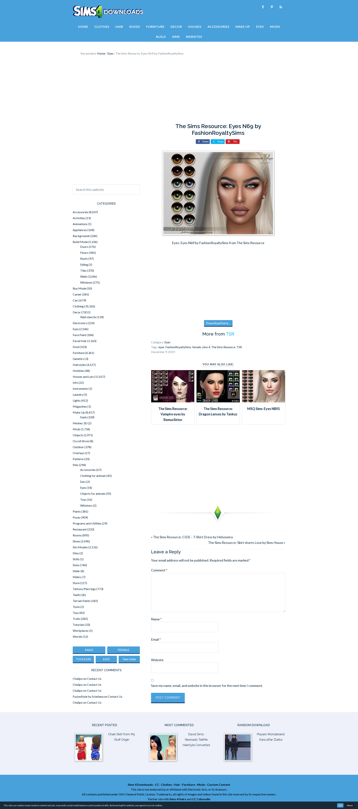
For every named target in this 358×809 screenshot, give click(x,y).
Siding (84, 264)
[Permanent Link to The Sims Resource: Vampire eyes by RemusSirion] (172, 401)
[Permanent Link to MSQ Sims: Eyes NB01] (263, 401)
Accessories (80, 212)
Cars (76, 300)
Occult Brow (81, 441)
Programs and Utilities (87, 523)
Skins (76, 565)
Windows (86, 282)
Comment (159, 570)
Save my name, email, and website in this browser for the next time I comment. (207, 686)
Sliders (77, 577)
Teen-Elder (129, 659)
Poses (76, 517)
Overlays (78, 453)
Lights (77, 400)
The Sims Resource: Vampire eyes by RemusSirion (172, 414)
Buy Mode (79, 288)
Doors (84, 246)
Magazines (80, 406)
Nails (83, 417)
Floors (84, 252)
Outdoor (78, 447)
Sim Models (80, 547)
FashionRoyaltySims (178, 347)
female (196, 347)
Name (156, 619)
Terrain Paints (81, 601)
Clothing (78, 306)
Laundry (78, 394)
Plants (77, 511)
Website (157, 660)
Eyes (167, 342)
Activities (79, 218)
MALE (89, 649)
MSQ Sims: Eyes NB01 (263, 409)
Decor (77, 312)
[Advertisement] (179, 89)
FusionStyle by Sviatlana (88, 696)
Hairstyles (79, 364)
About (350, 805)
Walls (83, 276)
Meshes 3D (80, 423)
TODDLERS (83, 659)
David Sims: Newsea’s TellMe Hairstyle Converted (196, 739)
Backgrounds (81, 236)
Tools (76, 606)
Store (76, 583)
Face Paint (79, 335)
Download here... (218, 323)
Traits (76, 618)
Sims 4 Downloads (108, 12)
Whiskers (86, 505)
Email (156, 639)
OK (340, 805)
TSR (230, 334)
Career (77, 294)
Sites (76, 553)
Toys (83, 499)
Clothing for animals (93, 475)
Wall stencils (88, 317)
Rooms (77, 535)
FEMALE (123, 649)
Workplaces (80, 630)
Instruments (80, 388)
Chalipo (78, 678)
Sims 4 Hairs (177, 799)
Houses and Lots (83, 376)
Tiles (83, 270)
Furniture (78, 353)
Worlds (77, 636)
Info (75, 382)
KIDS (106, 659)
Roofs (84, 258)
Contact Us (94, 678)
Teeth (76, 595)
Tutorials (78, 624)
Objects (78, 435)
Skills (76, 559)
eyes (161, 347)
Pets (75, 465)
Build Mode (80, 242)
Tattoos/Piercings (84, 589)
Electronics (80, 323)
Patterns (78, 459)
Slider (76, 571)
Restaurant (80, 529)
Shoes (76, 541)
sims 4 (206, 347)
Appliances (80, 230)
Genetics (78, 358)
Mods (76, 429)
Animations (80, 224)
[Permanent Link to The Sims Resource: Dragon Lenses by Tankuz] (218, 401)
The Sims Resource (223, 347)
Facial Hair (80, 341)
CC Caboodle (201, 799)
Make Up (79, 412)
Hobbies (78, 370)
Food (76, 347)
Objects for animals (92, 493)
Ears (83, 481)
